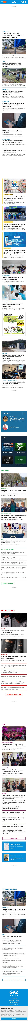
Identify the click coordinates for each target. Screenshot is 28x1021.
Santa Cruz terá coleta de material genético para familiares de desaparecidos (12, 304)
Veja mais (4, 440)
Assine (5, 1)
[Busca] (22, 2)
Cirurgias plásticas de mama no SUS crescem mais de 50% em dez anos (13, 813)
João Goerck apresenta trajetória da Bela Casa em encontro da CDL (13, 382)
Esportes (5, 470)
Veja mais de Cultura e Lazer (14, 694)
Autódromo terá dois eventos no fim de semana (13, 578)
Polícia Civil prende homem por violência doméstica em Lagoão (12, 141)
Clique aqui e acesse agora (17, 846)
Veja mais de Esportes (8, 583)
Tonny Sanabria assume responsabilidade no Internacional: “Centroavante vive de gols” (12, 558)
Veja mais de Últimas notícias (14, 980)
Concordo (14, 1018)
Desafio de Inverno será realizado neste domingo (12, 949)
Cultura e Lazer (8, 611)
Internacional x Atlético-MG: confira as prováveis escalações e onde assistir (13, 568)
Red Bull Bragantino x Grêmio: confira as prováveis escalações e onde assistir (13, 563)
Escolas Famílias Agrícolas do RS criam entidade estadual (12, 278)
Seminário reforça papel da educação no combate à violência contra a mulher (13, 819)
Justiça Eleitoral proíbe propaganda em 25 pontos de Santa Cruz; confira (13, 35)
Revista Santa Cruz (14, 1004)
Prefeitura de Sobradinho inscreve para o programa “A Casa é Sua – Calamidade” (13, 356)
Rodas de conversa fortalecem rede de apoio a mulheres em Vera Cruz (13, 825)
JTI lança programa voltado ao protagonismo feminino (11, 807)
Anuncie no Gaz (14, 998)
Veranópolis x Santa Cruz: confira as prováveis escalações (12, 573)
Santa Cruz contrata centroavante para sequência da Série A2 (13, 553)
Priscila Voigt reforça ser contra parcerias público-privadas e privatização (12, 92)
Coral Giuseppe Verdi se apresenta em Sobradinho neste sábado (13, 671)
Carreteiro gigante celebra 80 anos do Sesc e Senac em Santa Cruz (13, 688)
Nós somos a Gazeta (14, 1000)
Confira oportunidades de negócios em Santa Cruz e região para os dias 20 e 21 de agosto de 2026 (14, 252)
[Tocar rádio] (24, 2)
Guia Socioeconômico (14, 1002)
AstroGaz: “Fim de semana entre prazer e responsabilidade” (13, 666)
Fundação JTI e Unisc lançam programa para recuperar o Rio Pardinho (11, 64)
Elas (3, 724)
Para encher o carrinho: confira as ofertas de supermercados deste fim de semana (14, 198)
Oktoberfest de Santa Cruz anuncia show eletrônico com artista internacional (13, 105)
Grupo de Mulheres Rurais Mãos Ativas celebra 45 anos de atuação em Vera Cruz (13, 831)
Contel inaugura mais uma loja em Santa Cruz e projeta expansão (14, 225)
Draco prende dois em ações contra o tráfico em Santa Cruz (13, 151)
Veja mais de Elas (14, 838)
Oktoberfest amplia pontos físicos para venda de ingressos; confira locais (13, 682)
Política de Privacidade (9, 1015)
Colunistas (6, 413)
